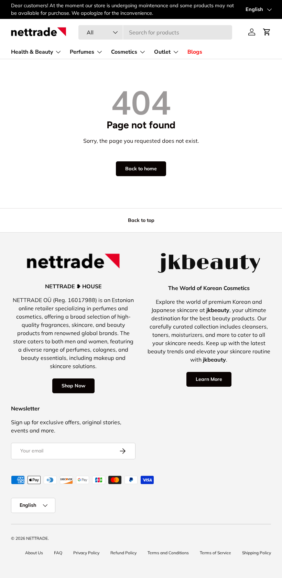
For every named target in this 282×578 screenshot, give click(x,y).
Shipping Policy (256, 552)
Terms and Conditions (168, 552)
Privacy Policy (86, 552)
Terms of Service (215, 552)
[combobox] (155, 32)
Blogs (194, 52)
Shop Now (73, 386)
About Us (34, 552)
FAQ (58, 552)
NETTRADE (37, 538)
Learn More (209, 379)
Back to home (141, 168)
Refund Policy (123, 552)
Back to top (141, 220)
